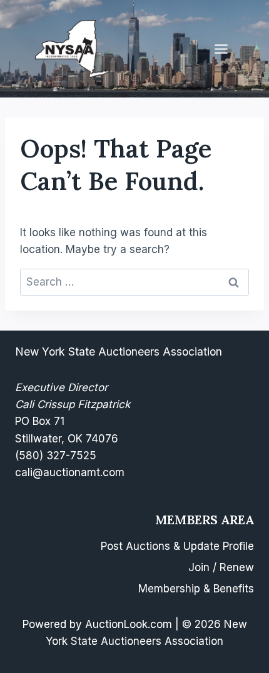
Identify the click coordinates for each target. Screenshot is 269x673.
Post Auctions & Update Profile (177, 546)
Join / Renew (221, 567)
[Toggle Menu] (221, 49)
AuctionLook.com (128, 624)
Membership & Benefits (196, 588)
